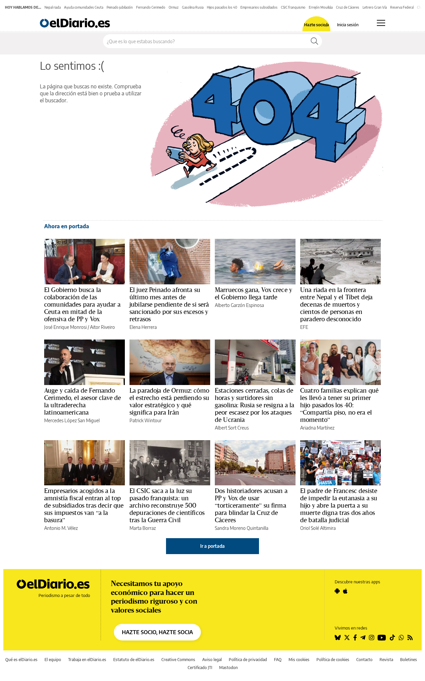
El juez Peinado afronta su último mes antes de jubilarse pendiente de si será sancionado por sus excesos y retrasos (169, 304)
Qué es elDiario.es (21, 659)
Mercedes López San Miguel (72, 420)
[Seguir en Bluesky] (338, 637)
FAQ (278, 659)
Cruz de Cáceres (347, 7)
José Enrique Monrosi (65, 327)
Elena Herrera (143, 327)
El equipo (52, 659)
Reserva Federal (402, 7)
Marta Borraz (142, 528)
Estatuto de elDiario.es (133, 659)
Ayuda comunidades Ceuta (83, 7)
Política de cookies (332, 659)
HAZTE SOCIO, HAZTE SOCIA (157, 632)
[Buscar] (314, 41)
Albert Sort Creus (232, 428)
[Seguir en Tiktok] (392, 637)
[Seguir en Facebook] (355, 637)
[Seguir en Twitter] (347, 637)
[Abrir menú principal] (381, 23)
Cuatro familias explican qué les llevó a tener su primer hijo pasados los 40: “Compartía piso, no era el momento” (339, 405)
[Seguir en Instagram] (371, 637)
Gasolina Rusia (193, 7)
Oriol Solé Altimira (318, 528)
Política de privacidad (248, 659)
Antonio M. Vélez (61, 528)
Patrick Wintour (145, 420)
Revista (386, 659)
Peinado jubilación (120, 7)
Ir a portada (212, 546)
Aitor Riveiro (102, 327)
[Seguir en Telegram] (363, 637)
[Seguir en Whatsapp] (401, 637)
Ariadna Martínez (317, 428)
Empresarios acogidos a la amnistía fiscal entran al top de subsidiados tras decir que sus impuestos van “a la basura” (84, 505)
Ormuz (174, 7)
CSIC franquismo (293, 7)
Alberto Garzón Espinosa (239, 305)
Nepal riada (52, 7)
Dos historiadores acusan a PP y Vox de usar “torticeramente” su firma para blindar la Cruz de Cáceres (251, 505)
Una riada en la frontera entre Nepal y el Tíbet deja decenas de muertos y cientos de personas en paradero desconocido (336, 304)
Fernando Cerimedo (150, 7)
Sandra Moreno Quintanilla (241, 528)
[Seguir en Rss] (410, 637)
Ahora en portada (66, 226)
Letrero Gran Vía (375, 7)
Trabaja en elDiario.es (87, 659)
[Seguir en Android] (337, 591)
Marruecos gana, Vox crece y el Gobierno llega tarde (253, 293)
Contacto (364, 659)
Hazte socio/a (316, 25)
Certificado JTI (200, 667)
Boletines (408, 659)
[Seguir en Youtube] (382, 637)
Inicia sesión (348, 25)
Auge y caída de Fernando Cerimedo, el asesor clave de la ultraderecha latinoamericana (82, 401)
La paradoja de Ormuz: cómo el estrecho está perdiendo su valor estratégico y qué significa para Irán (169, 401)
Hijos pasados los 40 (222, 7)
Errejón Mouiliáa (321, 7)
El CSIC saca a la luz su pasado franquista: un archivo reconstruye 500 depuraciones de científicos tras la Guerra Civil (167, 505)
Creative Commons (178, 659)
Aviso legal (212, 659)
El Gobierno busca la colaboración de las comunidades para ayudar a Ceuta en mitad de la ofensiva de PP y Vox (82, 304)
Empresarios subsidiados (259, 7)
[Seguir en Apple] (345, 591)
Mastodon (228, 667)
